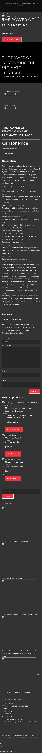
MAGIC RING (6, 714)
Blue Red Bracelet (12, 442)
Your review (7, 345)
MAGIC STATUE (7, 703)
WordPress (32, 737)
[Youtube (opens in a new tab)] (24, 8)
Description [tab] (8, 153)
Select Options (11, 39)
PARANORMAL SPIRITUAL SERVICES (15, 706)
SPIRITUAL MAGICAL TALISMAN (13, 719)
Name (5, 371)
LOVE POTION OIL (8, 711)
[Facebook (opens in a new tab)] (18, 8)
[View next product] (16, 106)
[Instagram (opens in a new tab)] (21, 8)
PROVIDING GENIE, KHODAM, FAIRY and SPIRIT (19, 722)
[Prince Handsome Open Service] (10, 113)
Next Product (9, 106)
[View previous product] (5, 92)
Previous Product (13, 92)
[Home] (2, 76)
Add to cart (13, 454)
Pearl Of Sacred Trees (14, 467)
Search (7, 496)
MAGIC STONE (7, 716)
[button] (8, 751)
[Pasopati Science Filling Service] (10, 99)
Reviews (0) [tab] (9, 156)
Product (13, 149)
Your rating (7, 338)
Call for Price (13, 429)
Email (5, 381)
